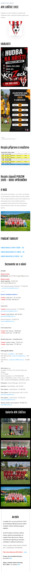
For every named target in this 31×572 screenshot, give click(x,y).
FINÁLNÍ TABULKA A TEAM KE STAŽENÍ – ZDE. (12, 248)
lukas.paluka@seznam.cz (8, 400)
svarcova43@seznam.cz (8, 321)
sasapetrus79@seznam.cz (16, 360)
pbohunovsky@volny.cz (19, 356)
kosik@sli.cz (11, 354)
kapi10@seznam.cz (6, 405)
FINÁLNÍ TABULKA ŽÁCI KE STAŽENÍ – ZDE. (12, 256)
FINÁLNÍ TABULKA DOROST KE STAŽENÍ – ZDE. (13, 252)
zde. (25, 552)
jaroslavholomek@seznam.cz (10, 288)
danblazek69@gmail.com (8, 316)
